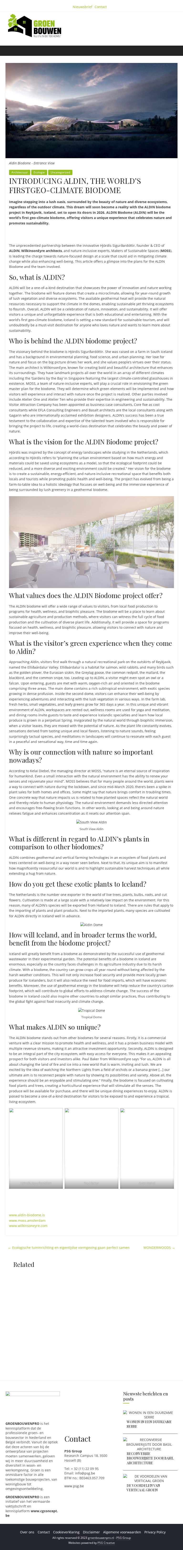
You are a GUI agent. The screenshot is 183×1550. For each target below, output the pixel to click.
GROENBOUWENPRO (22, 1497)
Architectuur (19, 172)
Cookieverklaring (66, 1532)
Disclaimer (91, 1532)
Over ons (27, 1532)
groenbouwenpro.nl (101, 1538)
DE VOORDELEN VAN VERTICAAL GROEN (143, 1488)
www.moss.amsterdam (27, 1220)
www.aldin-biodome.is (27, 1215)
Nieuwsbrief (82, 7)
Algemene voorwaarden (122, 1532)
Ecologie (39, 172)
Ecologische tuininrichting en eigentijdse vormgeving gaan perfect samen (69, 1247)
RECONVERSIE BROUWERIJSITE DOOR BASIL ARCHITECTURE (150, 1458)
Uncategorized (60, 172)
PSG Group (123, 1538)
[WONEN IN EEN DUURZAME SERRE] (149, 1412)
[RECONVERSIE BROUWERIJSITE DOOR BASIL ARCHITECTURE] (149, 1439)
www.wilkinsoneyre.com (28, 1225)
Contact (101, 7)
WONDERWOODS (159, 1247)
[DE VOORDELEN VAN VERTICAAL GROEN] (149, 1476)
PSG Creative (106, 1543)
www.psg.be (74, 1486)
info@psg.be (85, 1473)
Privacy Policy (155, 1532)
